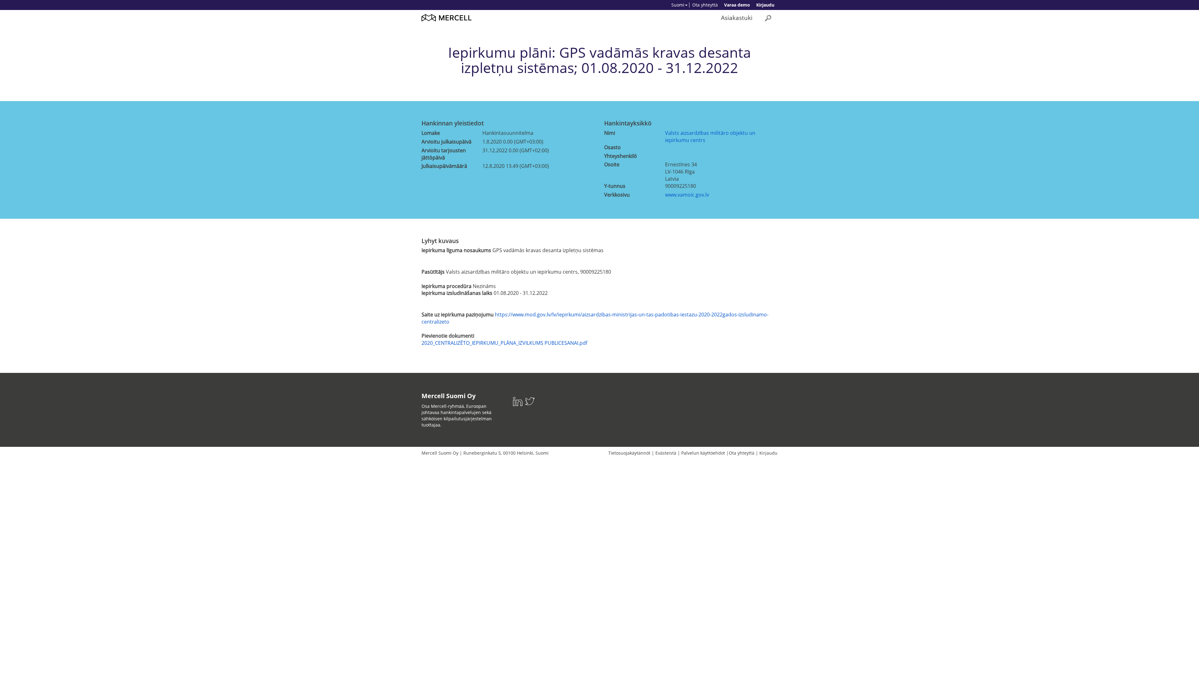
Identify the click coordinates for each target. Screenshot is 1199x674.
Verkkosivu (617, 194)
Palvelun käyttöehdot (703, 453)
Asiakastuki (736, 17)
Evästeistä (665, 453)
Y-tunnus (614, 186)
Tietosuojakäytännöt (629, 453)
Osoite (611, 164)
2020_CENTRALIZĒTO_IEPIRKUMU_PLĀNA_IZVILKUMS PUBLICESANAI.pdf (504, 342)
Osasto (612, 147)
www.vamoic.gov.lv (687, 194)
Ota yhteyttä (705, 5)
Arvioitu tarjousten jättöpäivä (444, 154)
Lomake (431, 132)
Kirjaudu (765, 5)
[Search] (768, 18)
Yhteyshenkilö (620, 156)
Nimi (609, 132)
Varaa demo (737, 5)
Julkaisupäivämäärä (444, 166)
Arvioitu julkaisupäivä (446, 141)
